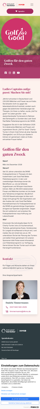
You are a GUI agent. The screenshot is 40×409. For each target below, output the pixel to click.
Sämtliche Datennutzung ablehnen (20, 403)
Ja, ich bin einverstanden (20, 399)
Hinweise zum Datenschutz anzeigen (13, 394)
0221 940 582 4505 (18, 307)
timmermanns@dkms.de (20, 311)
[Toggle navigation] (31, 5)
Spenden (21, 11)
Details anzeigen (6, 390)
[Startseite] (14, 5)
